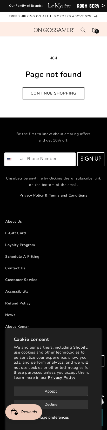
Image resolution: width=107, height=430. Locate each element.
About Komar (17, 326)
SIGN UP (91, 159)
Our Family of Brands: (26, 6)
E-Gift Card (15, 233)
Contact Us (15, 268)
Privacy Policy (61, 377)
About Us (13, 221)
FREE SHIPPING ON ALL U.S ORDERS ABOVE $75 (50, 16)
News (10, 314)
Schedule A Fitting (22, 256)
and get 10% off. (54, 140)
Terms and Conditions (68, 195)
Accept (51, 391)
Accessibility (17, 291)
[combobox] (14, 159)
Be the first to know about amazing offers (53, 133)
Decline (50, 404)
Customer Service (21, 279)
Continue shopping (53, 93)
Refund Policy (18, 303)
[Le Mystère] (59, 5)
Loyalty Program (20, 245)
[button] (10, 30)
